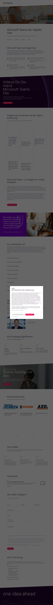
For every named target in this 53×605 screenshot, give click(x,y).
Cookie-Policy (22, 310)
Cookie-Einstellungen (15, 316)
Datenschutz (17, 310)
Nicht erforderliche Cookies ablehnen (17, 314)
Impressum (13, 310)
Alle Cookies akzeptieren (29, 314)
